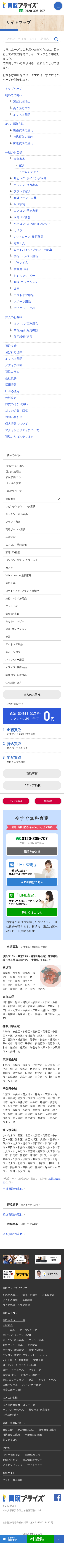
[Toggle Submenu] (58, 499)
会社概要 (11, 378)
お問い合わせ (13, 417)
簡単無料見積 (32, 1454)
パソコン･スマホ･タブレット (32, 223)
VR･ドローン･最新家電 (28, 236)
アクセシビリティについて (22, 430)
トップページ (13, 88)
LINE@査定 (12, 391)
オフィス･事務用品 (26, 323)
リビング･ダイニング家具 (30, 178)
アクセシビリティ (13, 1464)
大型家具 (19, 158)
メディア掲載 (13, 365)
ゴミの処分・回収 (16, 410)
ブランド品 (21, 262)
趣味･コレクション (26, 282)
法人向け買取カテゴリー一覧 (19, 1404)
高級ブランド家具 (25, 197)
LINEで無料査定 (11, 1454)
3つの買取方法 (14, 123)
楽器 (16, 288)
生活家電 (19, 204)
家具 (22, 165)
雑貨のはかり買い (16, 404)
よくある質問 (21, 114)
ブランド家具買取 (13, 1479)
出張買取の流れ (23, 130)
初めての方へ (13, 95)
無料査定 (11, 397)
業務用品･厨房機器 (26, 330)
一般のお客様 (13, 152)
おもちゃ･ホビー (24, 275)
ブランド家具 (22, 191)
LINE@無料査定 (39, 1538)
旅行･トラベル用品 (26, 256)
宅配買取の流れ (13, 1234)
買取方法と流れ (15, 465)
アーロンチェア (29, 171)
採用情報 (11, 384)
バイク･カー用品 (24, 308)
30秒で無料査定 (12, 1538)
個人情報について (16, 423)
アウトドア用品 (24, 295)
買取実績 (11, 345)
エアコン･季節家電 (26, 210)
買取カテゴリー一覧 (14, 1320)
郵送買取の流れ (23, 143)
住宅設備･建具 (23, 336)
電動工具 (19, 243)
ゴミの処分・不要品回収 (16, 1304)
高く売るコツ (21, 108)
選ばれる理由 (21, 101)
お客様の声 (48, 1294)
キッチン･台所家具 (26, 184)
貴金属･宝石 (21, 269)
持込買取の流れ (23, 136)
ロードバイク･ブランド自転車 (33, 249)
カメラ (18, 230)
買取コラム (12, 371)
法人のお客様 (13, 317)
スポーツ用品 (22, 301)
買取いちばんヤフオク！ (20, 436)
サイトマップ (34, 1464)
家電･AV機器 (22, 217)
